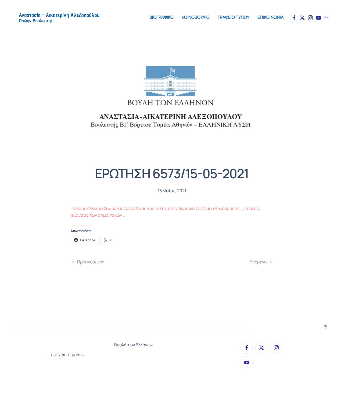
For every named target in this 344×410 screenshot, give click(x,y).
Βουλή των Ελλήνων (133, 345)
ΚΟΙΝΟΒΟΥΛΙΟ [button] (196, 17)
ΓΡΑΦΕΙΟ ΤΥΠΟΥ (233, 17)
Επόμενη (258, 262)
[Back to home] (59, 17)
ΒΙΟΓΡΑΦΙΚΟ (161, 17)
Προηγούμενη (91, 262)
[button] (325, 327)
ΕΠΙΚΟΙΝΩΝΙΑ (270, 17)
